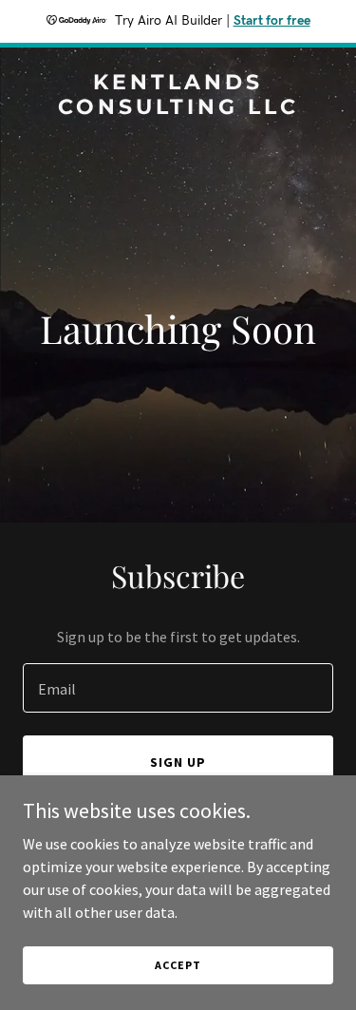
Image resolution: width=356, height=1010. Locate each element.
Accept (177, 965)
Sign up (178, 762)
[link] (178, 108)
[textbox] (178, 688)
